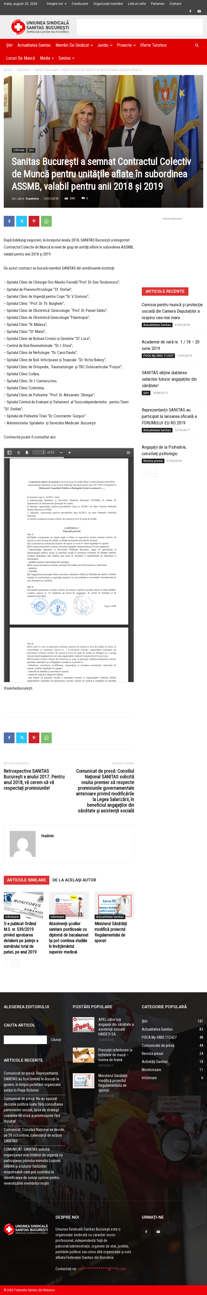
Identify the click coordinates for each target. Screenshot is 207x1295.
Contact (175, 4)
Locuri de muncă (20, 58)
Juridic (103, 45)
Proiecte (124, 45)
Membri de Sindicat (72, 45)
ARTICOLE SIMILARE (26, 880)
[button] (196, 45)
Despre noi (55, 4)
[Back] (7, 963)
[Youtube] (199, 11)
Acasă (8, 70)
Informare (23, 70)
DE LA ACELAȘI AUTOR (74, 880)
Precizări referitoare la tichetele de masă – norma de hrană (115, 1055)
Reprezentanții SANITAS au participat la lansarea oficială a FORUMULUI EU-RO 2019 (169, 416)
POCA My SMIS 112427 (158, 355)
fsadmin (32, 198)
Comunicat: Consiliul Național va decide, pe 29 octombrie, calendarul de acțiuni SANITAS (34, 1135)
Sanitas (64, 58)
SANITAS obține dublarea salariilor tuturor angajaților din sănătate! (169, 379)
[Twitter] (21, 221)
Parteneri (157, 4)
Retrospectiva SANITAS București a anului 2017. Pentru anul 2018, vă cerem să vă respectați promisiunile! (34, 779)
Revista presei (153, 461)
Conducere (80, 4)
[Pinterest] (34, 221)
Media (45, 58)
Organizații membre (108, 4)
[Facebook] (190, 11)
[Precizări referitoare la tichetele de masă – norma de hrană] (83, 1055)
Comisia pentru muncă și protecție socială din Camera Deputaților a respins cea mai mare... (172, 311)
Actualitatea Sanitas (34, 45)
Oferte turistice (153, 45)
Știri (9, 45)
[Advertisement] (140, 27)
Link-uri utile (137, 4)
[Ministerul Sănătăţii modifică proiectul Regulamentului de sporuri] (114, 905)
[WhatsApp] (46, 221)
